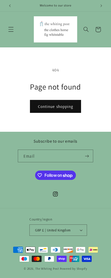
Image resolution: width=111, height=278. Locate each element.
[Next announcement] (101, 5)
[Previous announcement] (9, 5)
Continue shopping (55, 106)
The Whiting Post (47, 268)
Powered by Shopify (73, 268)
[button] (11, 29)
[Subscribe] (87, 156)
